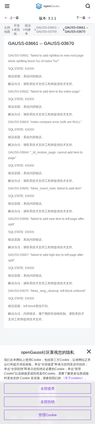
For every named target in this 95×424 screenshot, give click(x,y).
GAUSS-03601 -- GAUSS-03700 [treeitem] (48, 29)
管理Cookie (48, 415)
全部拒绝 (48, 402)
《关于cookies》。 (75, 378)
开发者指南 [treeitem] (17, 30)
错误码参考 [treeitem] (28, 30)
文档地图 (7, 29)
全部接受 (48, 388)
